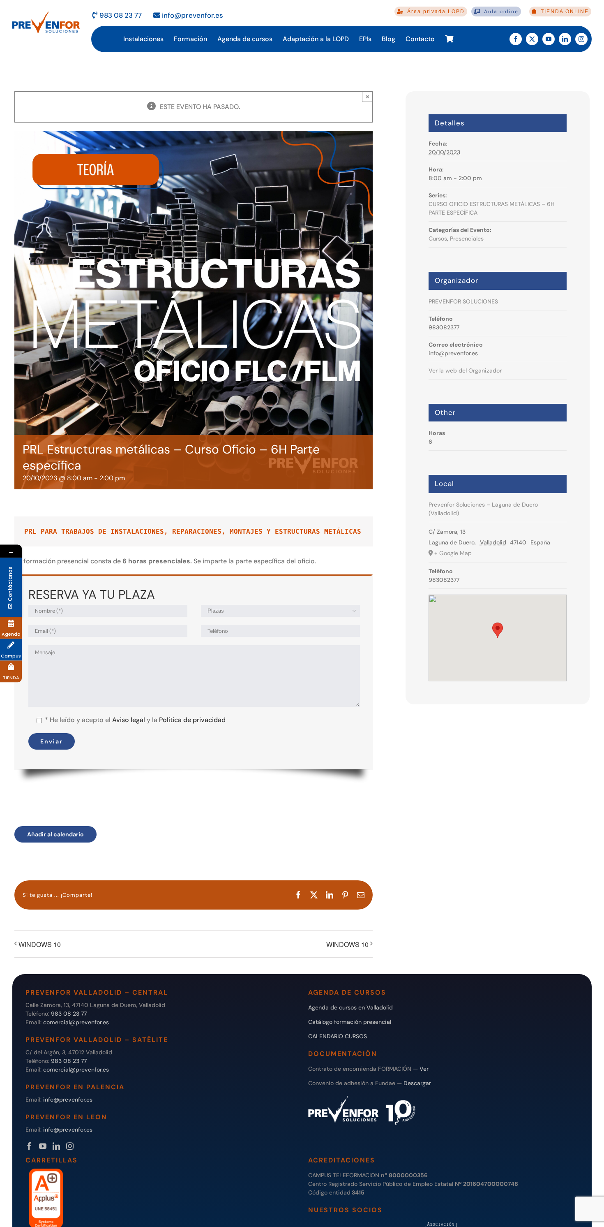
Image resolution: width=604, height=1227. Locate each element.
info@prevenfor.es (191, 15)
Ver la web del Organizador (465, 370)
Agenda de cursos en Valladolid (350, 1007)
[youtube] (548, 39)
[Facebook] (29, 1146)
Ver (424, 1068)
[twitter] (532, 39)
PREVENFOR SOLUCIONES (463, 301)
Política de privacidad (192, 719)
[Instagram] (70, 1146)
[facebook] (515, 39)
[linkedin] (565, 39)
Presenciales (467, 238)
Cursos (438, 238)
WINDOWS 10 (39, 944)
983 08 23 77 (120, 15)
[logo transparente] (46, 11)
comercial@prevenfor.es (76, 1022)
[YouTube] (42, 1146)
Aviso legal (128, 719)
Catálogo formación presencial (349, 1022)
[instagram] (581, 39)
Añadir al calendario (55, 834)
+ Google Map (453, 553)
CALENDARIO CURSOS (337, 1036)
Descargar (417, 1083)
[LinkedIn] (56, 1146)
